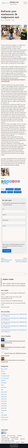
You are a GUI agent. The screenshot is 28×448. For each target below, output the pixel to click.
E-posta (4, 214)
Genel (13, 20)
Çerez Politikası (14, 438)
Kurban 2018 (4, 405)
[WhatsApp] (2, 181)
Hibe (2, 389)
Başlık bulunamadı (5, 307)
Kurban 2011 (4, 396)
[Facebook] (5, 181)
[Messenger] (7, 181)
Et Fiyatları (3, 314)
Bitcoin (17, 442)
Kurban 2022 (4, 410)
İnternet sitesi (5, 220)
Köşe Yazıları (4, 392)
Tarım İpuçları (4, 415)
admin (2, 20)
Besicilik (3, 371)
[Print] (16, 181)
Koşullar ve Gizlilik (5, 438)
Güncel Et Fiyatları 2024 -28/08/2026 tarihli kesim (12, 300)
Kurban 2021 (4, 408)
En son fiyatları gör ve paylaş (7, 440)
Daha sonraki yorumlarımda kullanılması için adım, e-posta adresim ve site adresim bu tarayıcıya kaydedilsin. (13, 246)
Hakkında (22, 438)
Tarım (2, 412)
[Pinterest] (13, 181)
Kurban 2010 (4, 394)
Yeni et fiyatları (4, 419)
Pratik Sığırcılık (4, 437)
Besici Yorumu (4, 369)
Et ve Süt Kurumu (5, 378)
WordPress (15, 445)
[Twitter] (10, 181)
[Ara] (25, 274)
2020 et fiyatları (9, 189)
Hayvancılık (3, 387)
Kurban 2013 (4, 401)
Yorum (4, 225)
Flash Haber (3, 382)
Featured (3, 380)
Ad (3, 209)
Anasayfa (3, 435)
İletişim (22, 442)
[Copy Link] (18, 181)
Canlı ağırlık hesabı (14, 437)
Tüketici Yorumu (4, 417)
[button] (25, 3)
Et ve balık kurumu (5, 375)
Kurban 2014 (4, 403)
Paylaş (4, 183)
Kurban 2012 (4, 398)
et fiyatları (17, 189)
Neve (11, 445)
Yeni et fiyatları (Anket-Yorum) (8, 442)
